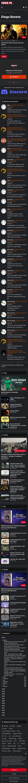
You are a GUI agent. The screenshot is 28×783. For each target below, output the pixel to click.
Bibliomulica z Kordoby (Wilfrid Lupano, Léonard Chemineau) (17, 623)
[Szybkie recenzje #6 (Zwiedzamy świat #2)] (5, 406)
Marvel (19, 746)
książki (9, 743)
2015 (3, 712)
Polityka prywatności (14, 781)
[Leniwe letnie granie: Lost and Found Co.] (5, 535)
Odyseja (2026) (14, 411)
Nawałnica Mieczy (6, 748)
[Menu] (2, 7)
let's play (23, 743)
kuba (14, 743)
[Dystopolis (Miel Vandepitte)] (5, 604)
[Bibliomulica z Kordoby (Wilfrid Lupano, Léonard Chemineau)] (5, 624)
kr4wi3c (9, 350)
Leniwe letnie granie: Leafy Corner (13, 668)
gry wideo (4, 738)
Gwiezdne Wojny (12, 738)
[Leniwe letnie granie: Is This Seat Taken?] (5, 541)
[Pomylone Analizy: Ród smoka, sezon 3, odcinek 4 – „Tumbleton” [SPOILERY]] (5, 497)
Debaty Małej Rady (6, 733)
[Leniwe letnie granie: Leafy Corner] (5, 548)
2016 (3, 710)
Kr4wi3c (4, 743)
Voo (8, 139)
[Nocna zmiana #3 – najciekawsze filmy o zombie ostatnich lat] (5, 426)
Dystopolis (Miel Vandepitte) (18, 602)
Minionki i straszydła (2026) (18, 417)
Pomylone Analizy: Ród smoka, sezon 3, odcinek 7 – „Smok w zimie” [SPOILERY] (18, 465)
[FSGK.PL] (7, 3)
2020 (3, 701)
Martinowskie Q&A (12, 746)
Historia (20, 738)
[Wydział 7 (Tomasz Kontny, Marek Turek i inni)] (5, 617)
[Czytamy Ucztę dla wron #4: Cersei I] (5, 598)
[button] (26, 753)
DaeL (18, 731)
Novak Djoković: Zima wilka (9, 392)
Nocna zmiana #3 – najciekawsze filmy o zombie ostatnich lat (18, 425)
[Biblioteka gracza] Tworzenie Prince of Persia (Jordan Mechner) (16, 116)
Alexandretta (5, 726)
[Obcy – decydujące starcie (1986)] (5, 399)
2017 (3, 708)
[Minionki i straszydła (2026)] (5, 419)
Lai (18, 743)
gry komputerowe (16, 736)
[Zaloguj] (23, 7)
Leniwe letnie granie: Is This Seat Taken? (15, 655)
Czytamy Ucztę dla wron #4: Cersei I (16, 160)
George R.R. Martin (17, 733)
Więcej (4, 56)
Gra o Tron (4, 736)
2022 (3, 696)
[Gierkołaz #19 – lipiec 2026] (5, 561)
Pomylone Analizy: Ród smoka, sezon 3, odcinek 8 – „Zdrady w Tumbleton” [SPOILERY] (13, 456)
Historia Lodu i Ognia (7, 741)
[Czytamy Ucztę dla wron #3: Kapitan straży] (5, 611)
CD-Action (4, 728)
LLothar (4, 746)
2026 (3, 637)
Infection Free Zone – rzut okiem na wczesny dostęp (17, 553)
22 (14, 40)
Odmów (14, 774)
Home (4, 12)
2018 (3, 705)
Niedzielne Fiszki (21, 748)
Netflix (14, 748)
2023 (3, 693)
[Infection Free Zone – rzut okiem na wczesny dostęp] (5, 554)
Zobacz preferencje (14, 778)
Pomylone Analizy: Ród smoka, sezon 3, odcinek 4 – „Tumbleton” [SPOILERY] (18, 497)
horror (15, 741)
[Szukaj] (26, 7)
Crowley (9, 114)
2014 (3, 715)
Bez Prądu (12, 726)
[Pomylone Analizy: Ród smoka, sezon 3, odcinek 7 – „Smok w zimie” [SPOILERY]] (5, 465)
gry (9, 736)
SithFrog (4, 40)
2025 (3, 689)
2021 (3, 698)
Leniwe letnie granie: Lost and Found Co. (15, 648)
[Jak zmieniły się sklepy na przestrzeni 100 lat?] (5, 482)
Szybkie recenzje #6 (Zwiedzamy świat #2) (16, 405)
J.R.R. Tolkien (22, 741)
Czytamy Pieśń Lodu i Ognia (8, 731)
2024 (3, 691)
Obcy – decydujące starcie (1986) (13, 654)
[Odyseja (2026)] (5, 412)
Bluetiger (19, 726)
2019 (3, 703)
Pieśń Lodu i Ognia (6, 751)
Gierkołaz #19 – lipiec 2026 (17, 559)
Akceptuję (14, 770)
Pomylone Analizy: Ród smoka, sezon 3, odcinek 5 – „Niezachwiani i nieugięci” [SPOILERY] (18, 489)
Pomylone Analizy (17, 751)
